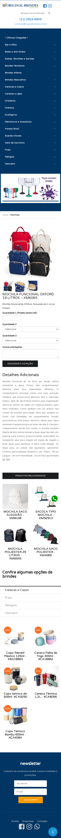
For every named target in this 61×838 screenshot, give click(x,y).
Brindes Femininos (15, 65)
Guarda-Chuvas (13, 135)
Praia (7, 149)
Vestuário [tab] (11, 613)
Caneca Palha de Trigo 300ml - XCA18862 (45, 656)
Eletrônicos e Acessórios (18, 121)
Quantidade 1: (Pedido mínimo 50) (19, 313)
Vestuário (10, 163)
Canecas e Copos (14, 86)
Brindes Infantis (13, 72)
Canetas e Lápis (13, 93)
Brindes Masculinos (15, 79)
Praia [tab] (8, 597)
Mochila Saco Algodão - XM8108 (15, 515)
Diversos (9, 107)
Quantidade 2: (9, 324)
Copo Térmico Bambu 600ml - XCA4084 (15, 734)
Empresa (28, 821)
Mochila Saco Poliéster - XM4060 (46, 552)
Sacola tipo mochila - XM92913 (45, 515)
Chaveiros (10, 100)
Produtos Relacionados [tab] (30, 475)
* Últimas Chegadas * (16, 37)
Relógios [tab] (11, 605)
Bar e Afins (11, 44)
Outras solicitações (12, 347)
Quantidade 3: (9, 335)
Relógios (9, 156)
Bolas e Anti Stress (15, 51)
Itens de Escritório (15, 142)
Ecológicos (11, 114)
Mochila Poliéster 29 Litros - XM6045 (15, 553)
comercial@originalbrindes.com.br (30, 24)
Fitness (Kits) (12, 128)
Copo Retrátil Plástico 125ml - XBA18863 (15, 656)
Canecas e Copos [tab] (17, 590)
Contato (42, 821)
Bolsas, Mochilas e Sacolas (19, 58)
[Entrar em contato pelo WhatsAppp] (54, 498)
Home (5, 215)
